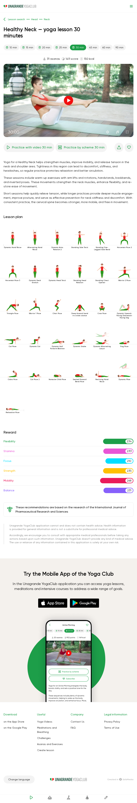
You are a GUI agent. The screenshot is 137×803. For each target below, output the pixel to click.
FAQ (73, 727)
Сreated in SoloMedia (120, 779)
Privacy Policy (112, 721)
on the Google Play (15, 727)
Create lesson (45, 750)
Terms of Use (111, 727)
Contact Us (77, 721)
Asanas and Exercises (50, 744)
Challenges (44, 738)
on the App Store (14, 721)
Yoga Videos (44, 721)
